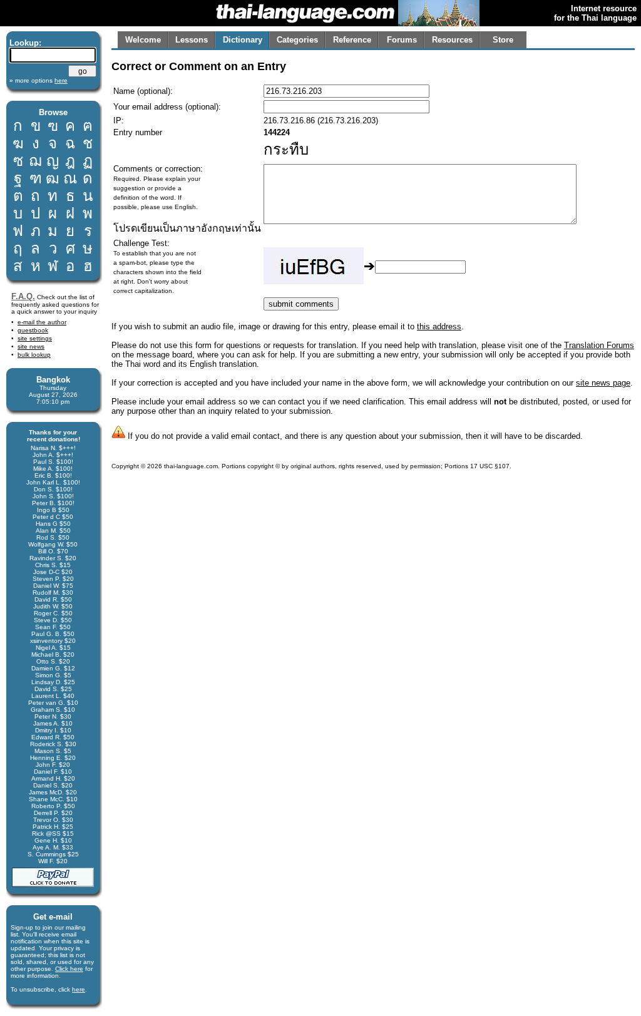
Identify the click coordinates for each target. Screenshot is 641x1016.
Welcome (143, 39)
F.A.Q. (23, 296)
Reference (352, 39)
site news (31, 346)
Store (503, 39)
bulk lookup (34, 354)
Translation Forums (599, 345)
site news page (603, 382)
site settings (35, 338)
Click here (69, 968)
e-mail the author (42, 322)
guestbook (33, 330)
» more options (38, 80)
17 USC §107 (490, 466)
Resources (452, 39)
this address (439, 326)
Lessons (191, 39)
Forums (402, 39)
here (78, 989)
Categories (297, 39)
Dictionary (242, 39)
